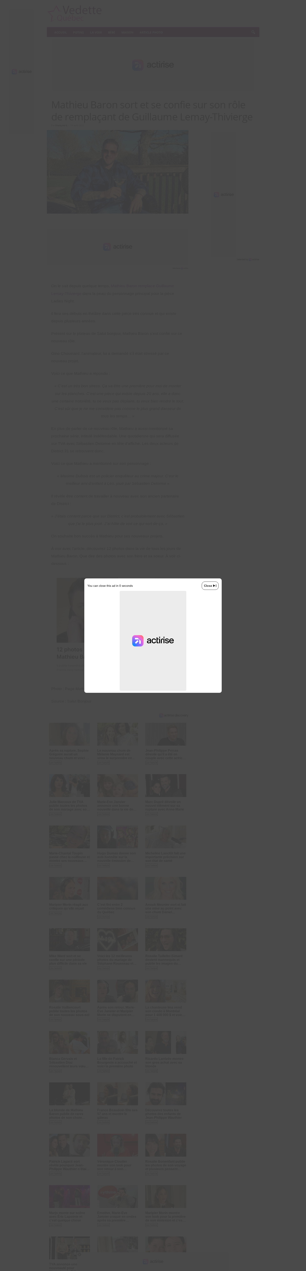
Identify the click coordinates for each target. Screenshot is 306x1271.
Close (208, 585)
